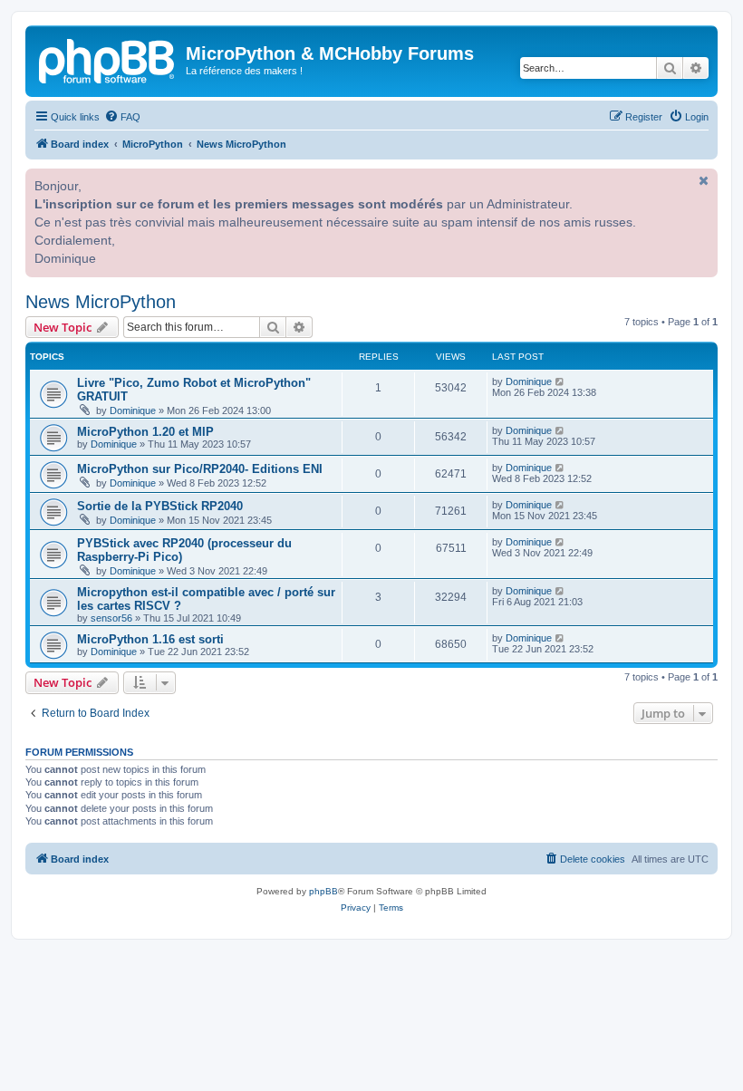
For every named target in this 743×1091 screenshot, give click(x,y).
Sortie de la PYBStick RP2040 (160, 506)
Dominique (133, 410)
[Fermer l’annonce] (702, 180)
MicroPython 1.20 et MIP (145, 432)
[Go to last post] (560, 381)
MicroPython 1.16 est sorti (150, 639)
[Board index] (108, 59)
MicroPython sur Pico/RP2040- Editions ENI (200, 469)
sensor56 (111, 618)
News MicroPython (100, 302)
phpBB (323, 891)
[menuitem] (122, 117)
